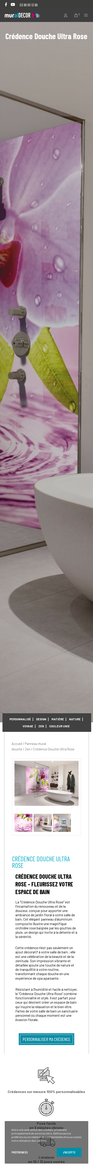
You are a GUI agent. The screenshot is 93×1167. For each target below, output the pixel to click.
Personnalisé (20, 719)
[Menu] (84, 15)
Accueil (17, 744)
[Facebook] (6, 4)
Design (41, 719)
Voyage (28, 726)
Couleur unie (59, 726)
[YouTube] (13, 4)
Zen (41, 726)
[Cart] (74, 15)
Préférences (20, 1152)
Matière (57, 719)
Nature (75, 719)
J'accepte (69, 1152)
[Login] (64, 15)
